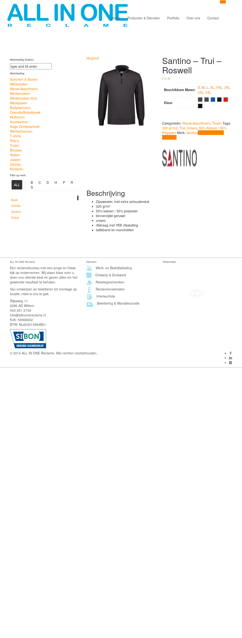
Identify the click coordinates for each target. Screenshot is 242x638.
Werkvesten (19, 84)
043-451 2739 (20, 310)
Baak (14, 200)
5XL (208, 92)
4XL (200, 92)
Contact (213, 18)
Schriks (16, 206)
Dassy (15, 217)
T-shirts (15, 136)
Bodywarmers (20, 107)
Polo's (14, 140)
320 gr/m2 (169, 128)
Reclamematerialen (110, 289)
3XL (227, 87)
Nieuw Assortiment (24, 88)
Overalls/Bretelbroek (25, 112)
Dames (15, 164)
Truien (14, 145)
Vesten (15, 154)
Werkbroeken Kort (23, 98)
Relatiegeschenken (110, 282)
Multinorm (17, 117)
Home (115, 18)
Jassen (15, 159)
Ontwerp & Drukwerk (110, 275)
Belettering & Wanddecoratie (118, 303)
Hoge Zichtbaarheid (24, 126)
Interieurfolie (105, 296)
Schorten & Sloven (24, 79)
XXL (219, 87)
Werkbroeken (20, 93)
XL (212, 87)
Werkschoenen (21, 131)
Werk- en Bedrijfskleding (114, 267)
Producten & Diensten (143, 18)
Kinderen (16, 169)
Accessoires (19, 121)
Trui (182, 128)
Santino (16, 212)
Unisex (192, 128)
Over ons (193, 18)
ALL (17, 184)
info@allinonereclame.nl (28, 315)
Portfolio (173, 18)
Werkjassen (18, 103)
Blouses (16, 150)
